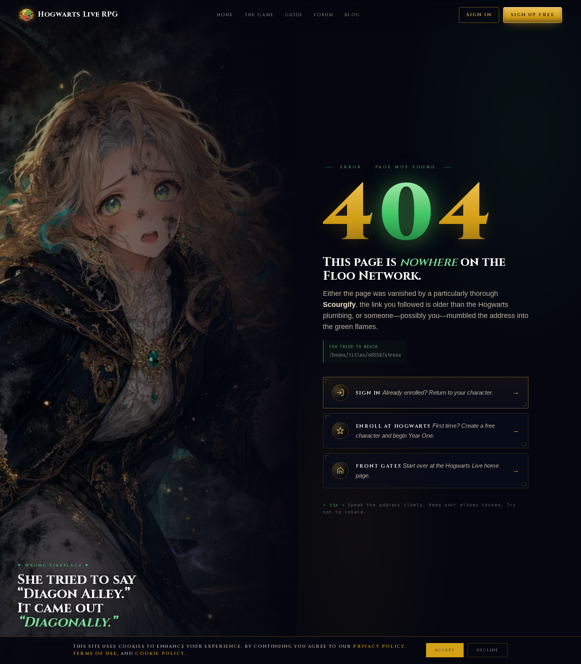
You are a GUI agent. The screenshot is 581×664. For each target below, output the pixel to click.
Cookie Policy (160, 653)
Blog (352, 15)
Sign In (479, 15)
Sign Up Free (533, 15)
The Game (259, 15)
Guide (294, 15)
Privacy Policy (379, 646)
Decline (488, 650)
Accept (445, 650)
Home (225, 15)
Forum (324, 15)
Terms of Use (95, 653)
